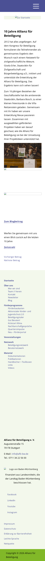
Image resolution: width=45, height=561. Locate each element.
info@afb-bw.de (20, 453)
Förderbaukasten (16, 308)
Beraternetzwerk (16, 348)
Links (10, 365)
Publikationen (14, 359)
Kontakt (11, 294)
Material (8, 353)
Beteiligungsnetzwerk (18, 345)
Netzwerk (9, 342)
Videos (11, 368)
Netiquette (9, 543)
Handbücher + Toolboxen (20, 362)
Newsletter (13, 297)
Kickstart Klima (15, 323)
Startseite (9, 280)
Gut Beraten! (14, 320)
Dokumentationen (16, 356)
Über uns (8, 285)
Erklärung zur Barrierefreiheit (18, 533)
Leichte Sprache (11, 538)
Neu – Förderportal (17, 332)
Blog (10, 300)
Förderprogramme (13, 305)
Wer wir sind (14, 288)
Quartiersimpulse (16, 329)
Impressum (9, 523)
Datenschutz (10, 528)
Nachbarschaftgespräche (20, 326)
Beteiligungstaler (16, 317)
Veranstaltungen (12, 337)
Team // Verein (15, 291)
